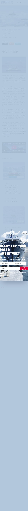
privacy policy (14, 272)
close (24, 233)
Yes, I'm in (24, 268)
